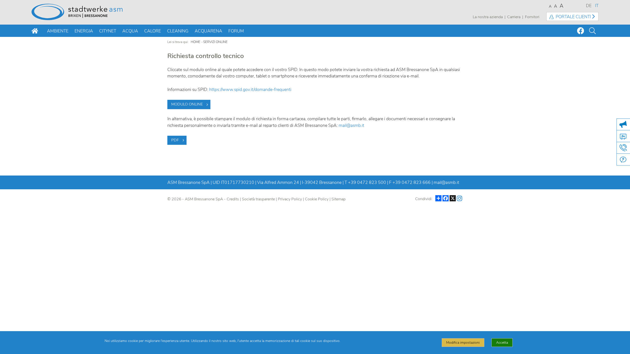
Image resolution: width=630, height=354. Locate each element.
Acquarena (208, 31)
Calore (152, 31)
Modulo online (187, 104)
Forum (236, 31)
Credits (233, 199)
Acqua (130, 31)
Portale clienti (573, 17)
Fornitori (532, 17)
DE (589, 6)
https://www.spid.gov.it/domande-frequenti (250, 89)
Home (195, 42)
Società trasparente (258, 199)
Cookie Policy (317, 199)
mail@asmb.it (351, 125)
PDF (175, 140)
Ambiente (57, 31)
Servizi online (215, 42)
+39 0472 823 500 (367, 182)
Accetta (502, 342)
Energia (84, 31)
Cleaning (178, 31)
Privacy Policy (290, 199)
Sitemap (338, 199)
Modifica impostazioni (463, 342)
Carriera (513, 17)
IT (596, 6)
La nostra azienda (488, 17)
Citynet (107, 31)
